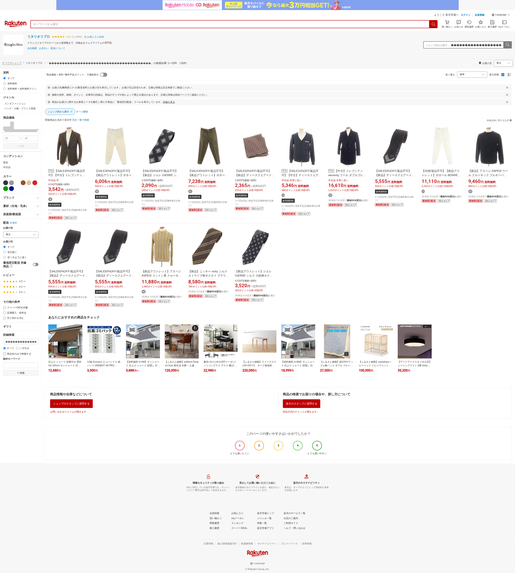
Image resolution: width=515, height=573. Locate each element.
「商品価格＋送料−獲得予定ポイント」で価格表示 (71, 74)
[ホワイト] (17, 182)
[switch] (35, 264)
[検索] (434, 24)
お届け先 (8, 228)
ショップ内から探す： (438, 45)
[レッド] (34, 182)
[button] (501, 15)
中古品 (6, 167)
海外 (14, 222)
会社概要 (32, 48)
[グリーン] (5, 188)
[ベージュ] (29, 182)
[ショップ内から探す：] (507, 45)
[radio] (4, 78)
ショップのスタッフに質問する (71, 403)
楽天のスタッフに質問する (301, 403)
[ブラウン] (23, 182)
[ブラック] (5, 182)
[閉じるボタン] (507, 87)
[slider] (3, 131)
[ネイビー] (11, 188)
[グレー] (11, 182)
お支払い (44, 48)
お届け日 (8, 241)
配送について (58, 48)
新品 (5, 162)
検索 (22, 146)
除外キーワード (11, 359)
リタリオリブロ (38, 36)
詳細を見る (169, 102)
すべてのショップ (12, 63)
